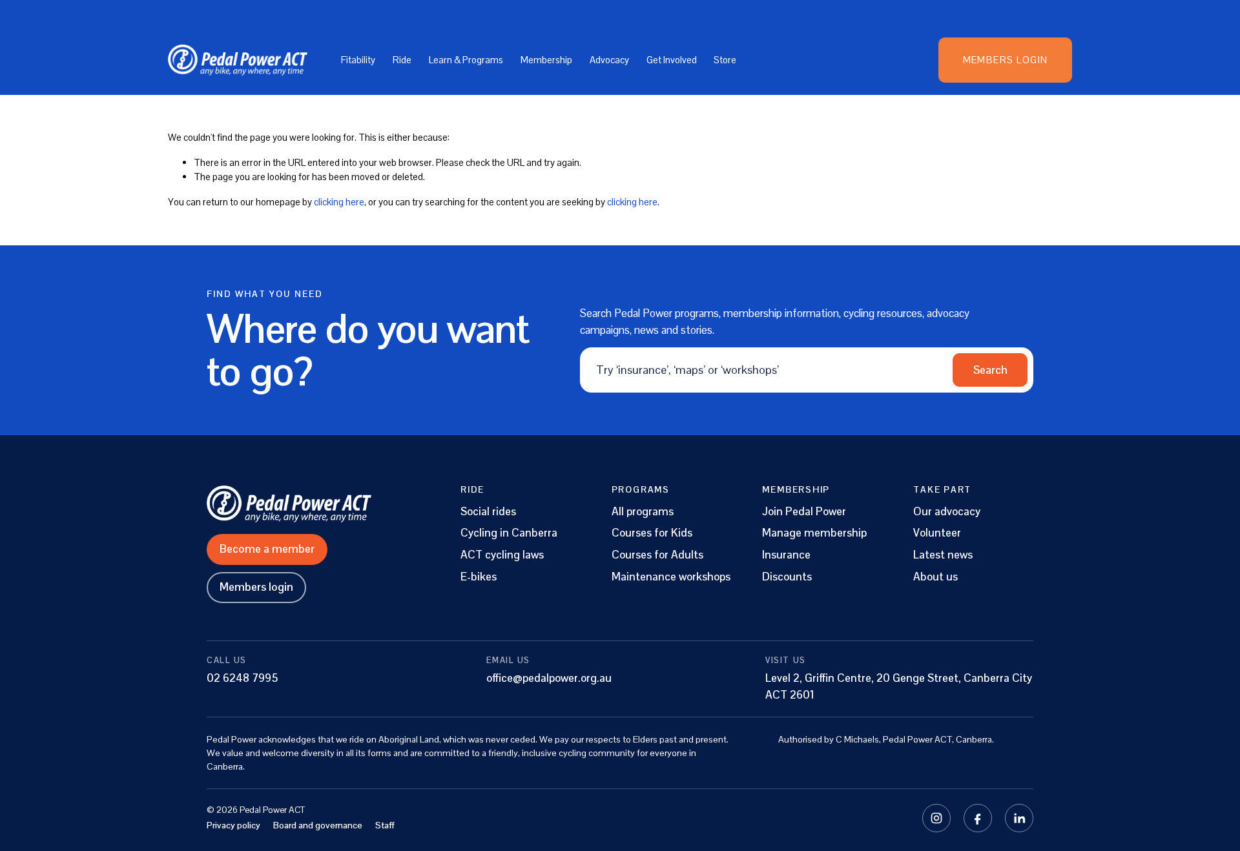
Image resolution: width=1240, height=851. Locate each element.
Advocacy (609, 60)
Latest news (943, 555)
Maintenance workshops (671, 577)
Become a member (267, 549)
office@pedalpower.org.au (549, 678)
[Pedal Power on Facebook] (978, 818)
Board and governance (317, 825)
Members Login (1005, 60)
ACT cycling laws (502, 555)
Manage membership (814, 533)
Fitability (358, 60)
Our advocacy (946, 511)
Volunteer (937, 533)
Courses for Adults (657, 555)
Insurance (786, 555)
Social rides (488, 511)
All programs (643, 511)
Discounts (787, 577)
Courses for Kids (652, 533)
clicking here (339, 202)
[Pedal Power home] (313, 504)
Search (990, 370)
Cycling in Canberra (508, 533)
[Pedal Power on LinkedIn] (1019, 818)
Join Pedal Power (804, 511)
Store (725, 60)
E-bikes (478, 577)
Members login (256, 587)
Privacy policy (233, 825)
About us (935, 577)
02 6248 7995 (242, 678)
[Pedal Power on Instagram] (936, 818)
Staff (385, 825)
